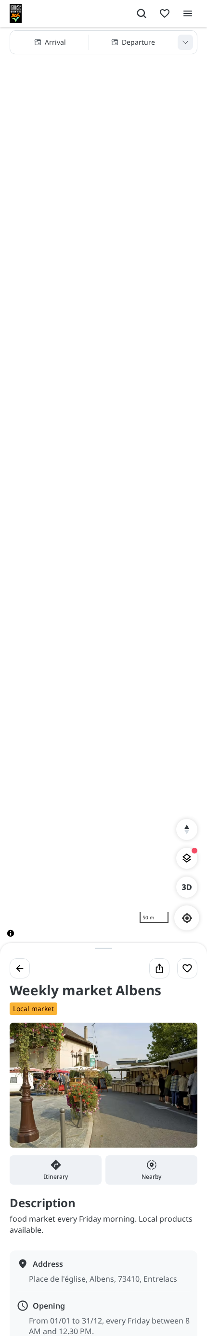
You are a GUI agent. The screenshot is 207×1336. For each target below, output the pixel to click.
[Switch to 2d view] (186, 887)
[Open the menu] (187, 13)
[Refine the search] (185, 42)
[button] (103, 42)
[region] (103, 489)
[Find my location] (187, 918)
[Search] (141, 13)
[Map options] (186, 858)
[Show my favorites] (164, 13)
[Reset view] (186, 829)
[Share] (159, 968)
